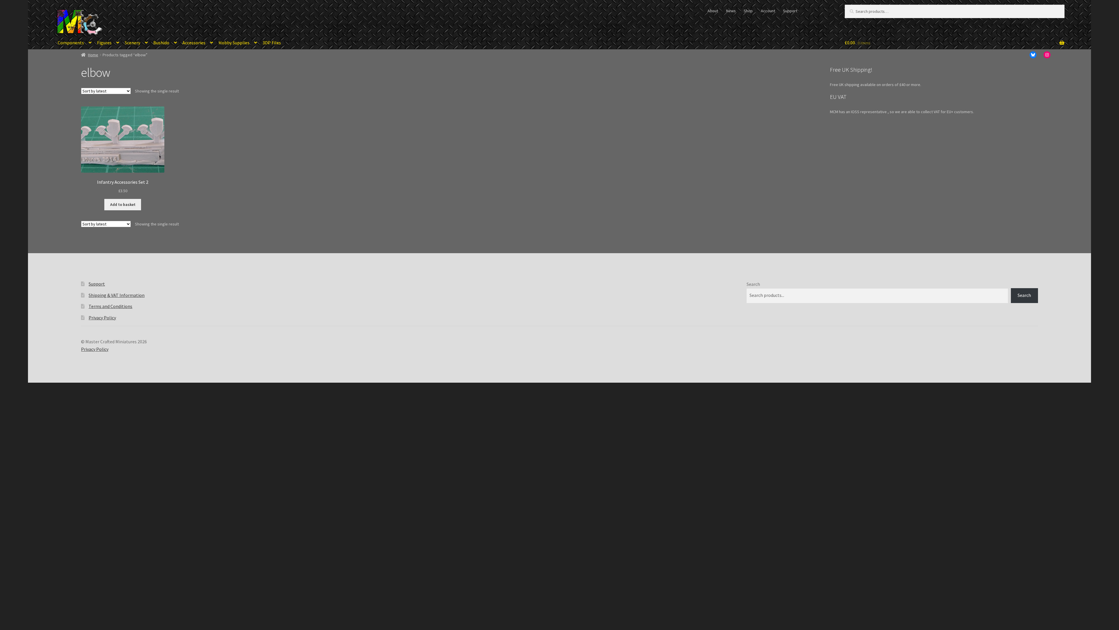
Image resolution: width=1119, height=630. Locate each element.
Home (93, 54)
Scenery (132, 43)
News (731, 10)
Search (753, 284)
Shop (748, 10)
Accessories (193, 43)
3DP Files (272, 43)
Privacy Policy (102, 318)
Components (71, 43)
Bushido (161, 43)
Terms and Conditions (110, 306)
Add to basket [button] (123, 204)
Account (768, 10)
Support (790, 10)
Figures (104, 43)
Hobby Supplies (234, 43)
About (713, 10)
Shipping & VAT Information (117, 295)
